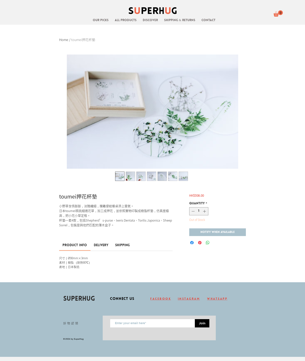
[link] (278, 13)
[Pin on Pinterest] (199, 242)
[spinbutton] (198, 211)
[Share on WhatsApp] (207, 242)
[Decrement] (192, 211)
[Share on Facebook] (191, 242)
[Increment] (205, 211)
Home (63, 39)
